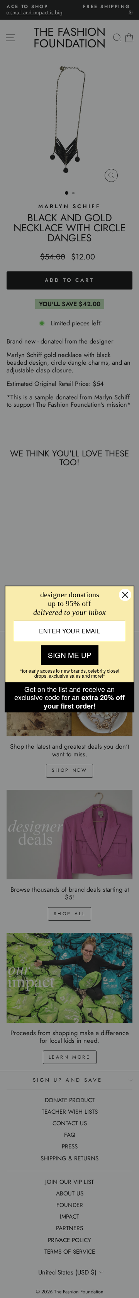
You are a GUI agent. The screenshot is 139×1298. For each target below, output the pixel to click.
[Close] (125, 595)
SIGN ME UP (70, 655)
